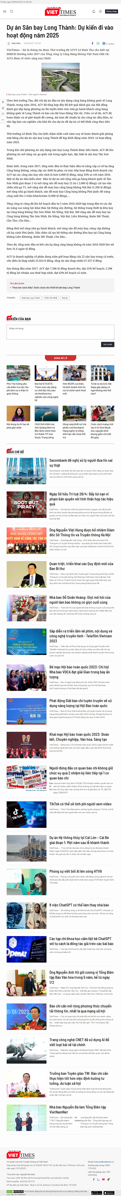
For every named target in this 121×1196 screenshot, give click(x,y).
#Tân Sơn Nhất (51, 298)
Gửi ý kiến (107, 344)
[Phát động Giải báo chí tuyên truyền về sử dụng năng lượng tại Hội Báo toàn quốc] (26, 711)
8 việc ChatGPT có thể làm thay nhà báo (79, 905)
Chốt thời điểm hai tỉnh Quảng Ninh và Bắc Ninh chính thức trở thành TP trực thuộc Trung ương (45, 431)
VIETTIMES (60, 11)
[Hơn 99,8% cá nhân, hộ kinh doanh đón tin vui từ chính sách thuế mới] (74, 373)
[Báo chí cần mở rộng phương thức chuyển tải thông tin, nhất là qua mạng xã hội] (26, 1016)
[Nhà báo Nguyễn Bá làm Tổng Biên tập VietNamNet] (26, 1118)
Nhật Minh (16, 43)
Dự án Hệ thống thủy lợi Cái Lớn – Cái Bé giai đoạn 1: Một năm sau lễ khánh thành (79, 840)
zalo (98, 1179)
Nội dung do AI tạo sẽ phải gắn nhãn (18, 426)
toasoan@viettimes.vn (103, 1162)
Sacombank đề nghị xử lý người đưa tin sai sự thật (80, 462)
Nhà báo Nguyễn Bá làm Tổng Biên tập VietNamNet (77, 1109)
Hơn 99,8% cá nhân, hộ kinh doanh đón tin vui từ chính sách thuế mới (74, 388)
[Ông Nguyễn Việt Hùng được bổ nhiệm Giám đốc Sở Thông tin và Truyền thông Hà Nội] (26, 540)
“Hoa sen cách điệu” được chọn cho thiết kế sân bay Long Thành (46, 287)
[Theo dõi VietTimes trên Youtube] (103, 1179)
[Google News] (108, 43)
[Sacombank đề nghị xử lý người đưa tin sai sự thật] (26, 471)
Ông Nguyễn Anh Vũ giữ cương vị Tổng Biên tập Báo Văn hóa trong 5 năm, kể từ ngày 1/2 (81, 977)
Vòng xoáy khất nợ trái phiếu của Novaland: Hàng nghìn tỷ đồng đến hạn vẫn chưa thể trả (74, 431)
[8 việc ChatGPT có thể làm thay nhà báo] (26, 915)
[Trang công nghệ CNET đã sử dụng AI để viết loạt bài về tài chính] (26, 1050)
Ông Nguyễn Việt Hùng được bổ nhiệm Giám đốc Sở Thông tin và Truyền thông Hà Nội (81, 532)
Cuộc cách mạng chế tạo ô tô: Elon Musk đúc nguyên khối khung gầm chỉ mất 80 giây (102, 431)
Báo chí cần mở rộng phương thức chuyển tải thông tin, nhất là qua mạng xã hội (80, 1008)
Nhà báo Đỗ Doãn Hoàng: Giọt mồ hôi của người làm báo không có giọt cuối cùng (80, 600)
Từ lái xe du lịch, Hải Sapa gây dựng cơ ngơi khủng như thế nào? (101, 388)
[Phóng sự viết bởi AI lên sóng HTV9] (26, 882)
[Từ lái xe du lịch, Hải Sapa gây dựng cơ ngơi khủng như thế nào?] (102, 373)
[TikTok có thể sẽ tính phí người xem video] (26, 814)
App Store (96, 1193)
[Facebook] (92, 43)
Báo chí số (16, 452)
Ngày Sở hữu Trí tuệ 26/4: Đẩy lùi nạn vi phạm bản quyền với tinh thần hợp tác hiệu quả (81, 499)
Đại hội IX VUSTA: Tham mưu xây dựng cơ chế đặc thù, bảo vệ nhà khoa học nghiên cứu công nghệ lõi (46, 392)
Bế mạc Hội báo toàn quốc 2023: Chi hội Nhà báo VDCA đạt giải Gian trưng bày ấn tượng (79, 672)
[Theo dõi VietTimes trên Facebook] (94, 1179)
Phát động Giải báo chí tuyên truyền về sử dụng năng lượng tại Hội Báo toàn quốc (80, 703)
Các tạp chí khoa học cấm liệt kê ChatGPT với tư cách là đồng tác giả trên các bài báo (81, 941)
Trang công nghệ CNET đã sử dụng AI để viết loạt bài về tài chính (79, 1042)
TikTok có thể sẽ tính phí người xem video (80, 804)
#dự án (65, 298)
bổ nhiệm (77, 1119)
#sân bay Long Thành (31, 298)
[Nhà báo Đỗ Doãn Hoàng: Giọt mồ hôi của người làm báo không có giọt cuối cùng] (26, 608)
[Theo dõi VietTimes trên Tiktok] (108, 1179)
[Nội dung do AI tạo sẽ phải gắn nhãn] (18, 413)
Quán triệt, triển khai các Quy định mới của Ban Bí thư (81, 566)
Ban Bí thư (51, 786)
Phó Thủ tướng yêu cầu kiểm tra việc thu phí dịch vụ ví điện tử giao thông (18, 388)
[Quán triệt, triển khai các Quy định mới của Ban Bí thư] (26, 574)
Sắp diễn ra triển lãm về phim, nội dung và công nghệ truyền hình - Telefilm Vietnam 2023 (80, 636)
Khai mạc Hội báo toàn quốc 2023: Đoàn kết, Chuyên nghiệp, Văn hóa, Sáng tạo (79, 736)
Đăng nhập (111, 11)
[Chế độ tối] (100, 11)
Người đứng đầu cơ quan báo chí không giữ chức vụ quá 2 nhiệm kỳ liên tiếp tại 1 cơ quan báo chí (81, 773)
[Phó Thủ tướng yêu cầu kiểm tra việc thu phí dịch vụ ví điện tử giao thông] (18, 373)
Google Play (109, 1193)
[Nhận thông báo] (94, 11)
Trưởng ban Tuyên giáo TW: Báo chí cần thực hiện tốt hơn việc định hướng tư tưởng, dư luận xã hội (78, 1078)
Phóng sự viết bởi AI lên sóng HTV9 (75, 871)
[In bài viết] (98, 43)
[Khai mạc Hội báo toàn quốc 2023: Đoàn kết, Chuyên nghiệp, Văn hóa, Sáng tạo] (26, 745)
